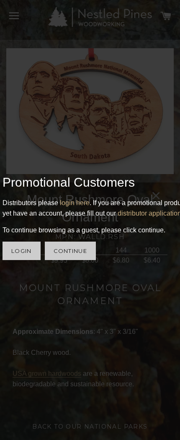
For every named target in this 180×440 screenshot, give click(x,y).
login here (75, 202)
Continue (70, 250)
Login (21, 250)
